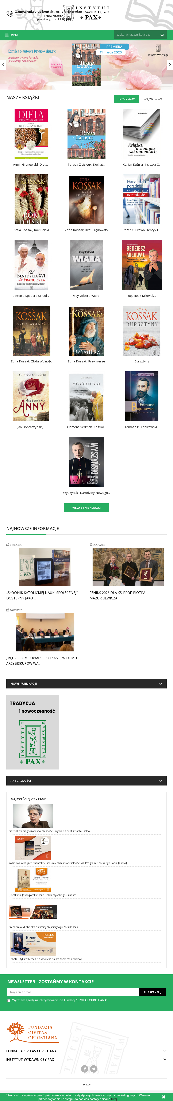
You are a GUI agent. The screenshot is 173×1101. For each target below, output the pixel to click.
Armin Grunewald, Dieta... (31, 164)
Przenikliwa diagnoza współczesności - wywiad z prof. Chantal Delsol (50, 831)
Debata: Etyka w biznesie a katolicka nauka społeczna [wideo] (45, 959)
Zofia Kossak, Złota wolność (31, 361)
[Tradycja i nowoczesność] (32, 732)
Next (170, 65)
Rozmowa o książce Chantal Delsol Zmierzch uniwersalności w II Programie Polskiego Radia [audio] (68, 863)
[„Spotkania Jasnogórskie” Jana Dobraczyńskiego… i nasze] (87, 880)
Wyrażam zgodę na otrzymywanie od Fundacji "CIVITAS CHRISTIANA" (60, 1000)
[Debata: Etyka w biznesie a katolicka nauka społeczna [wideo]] (87, 944)
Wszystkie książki (86, 508)
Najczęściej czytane (28, 799)
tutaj (114, 1099)
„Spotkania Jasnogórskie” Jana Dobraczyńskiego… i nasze (42, 895)
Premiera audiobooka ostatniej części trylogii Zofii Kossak (43, 927)
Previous (3, 65)
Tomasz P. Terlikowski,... (141, 427)
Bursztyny (141, 361)
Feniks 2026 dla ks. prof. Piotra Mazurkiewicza (117, 595)
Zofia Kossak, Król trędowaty (86, 230)
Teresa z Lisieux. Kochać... (86, 164)
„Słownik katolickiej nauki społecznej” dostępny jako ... (42, 595)
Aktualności (21, 781)
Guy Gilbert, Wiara (86, 295)
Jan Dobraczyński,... (31, 427)
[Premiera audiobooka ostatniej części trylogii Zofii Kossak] (87, 912)
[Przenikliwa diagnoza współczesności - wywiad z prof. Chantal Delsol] (87, 816)
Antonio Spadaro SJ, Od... (31, 295)
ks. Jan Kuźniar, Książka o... (142, 164)
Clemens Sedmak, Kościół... (86, 427)
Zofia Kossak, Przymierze (86, 361)
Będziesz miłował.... (142, 295)
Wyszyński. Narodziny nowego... (86, 492)
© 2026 (87, 1084)
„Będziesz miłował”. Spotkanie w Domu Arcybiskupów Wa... (41, 661)
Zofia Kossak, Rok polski (31, 230)
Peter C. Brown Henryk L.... (142, 230)
